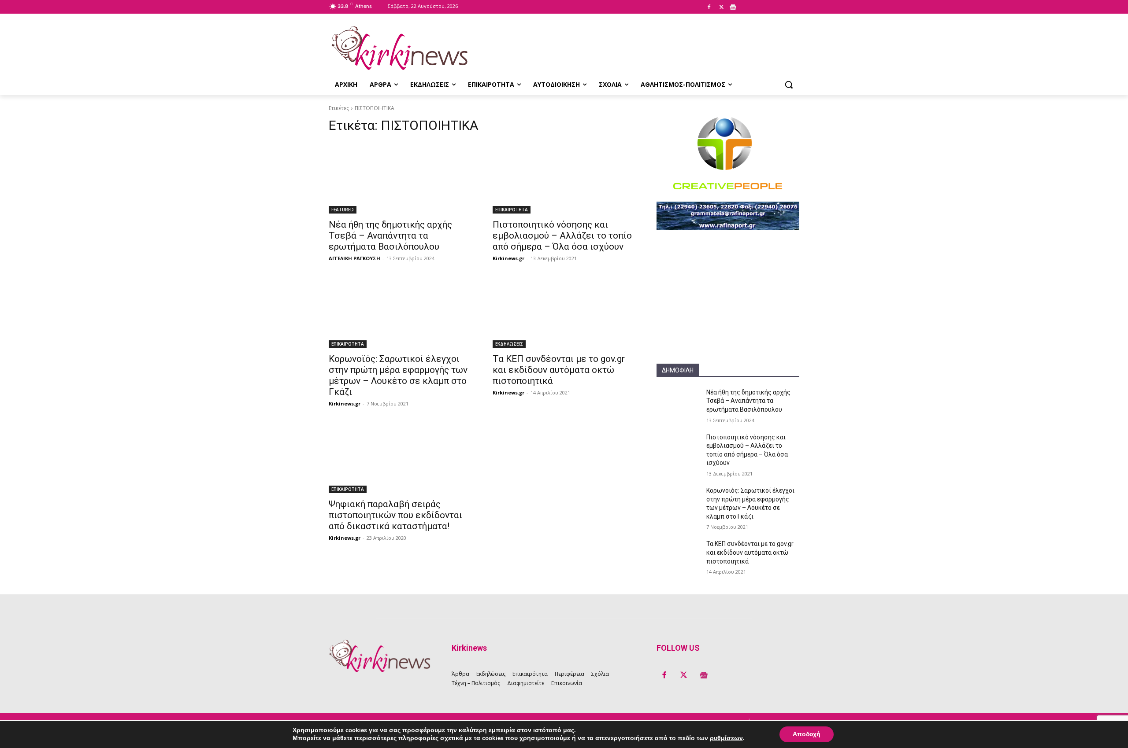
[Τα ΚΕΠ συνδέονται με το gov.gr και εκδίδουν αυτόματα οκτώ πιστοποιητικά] (564, 312)
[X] (721, 7)
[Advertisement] (728, 309)
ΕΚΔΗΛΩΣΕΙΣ (509, 344)
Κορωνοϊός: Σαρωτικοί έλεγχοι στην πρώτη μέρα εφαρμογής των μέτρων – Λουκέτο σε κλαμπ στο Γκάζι (398, 375)
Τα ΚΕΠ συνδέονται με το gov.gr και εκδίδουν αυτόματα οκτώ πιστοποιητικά (559, 370)
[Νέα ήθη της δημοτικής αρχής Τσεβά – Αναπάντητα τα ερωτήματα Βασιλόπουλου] (400, 178)
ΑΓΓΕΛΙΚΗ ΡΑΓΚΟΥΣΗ (354, 258)
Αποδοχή (806, 734)
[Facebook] (709, 7)
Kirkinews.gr (508, 258)
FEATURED (342, 209)
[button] (788, 84)
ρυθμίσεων (726, 738)
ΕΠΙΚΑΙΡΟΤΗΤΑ (511, 209)
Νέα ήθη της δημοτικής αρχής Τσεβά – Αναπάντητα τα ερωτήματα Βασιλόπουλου (390, 235)
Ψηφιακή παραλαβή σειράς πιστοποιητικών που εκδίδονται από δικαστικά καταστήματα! (395, 515)
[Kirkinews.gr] (399, 48)
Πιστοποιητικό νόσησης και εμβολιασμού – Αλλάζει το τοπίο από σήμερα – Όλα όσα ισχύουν (562, 235)
